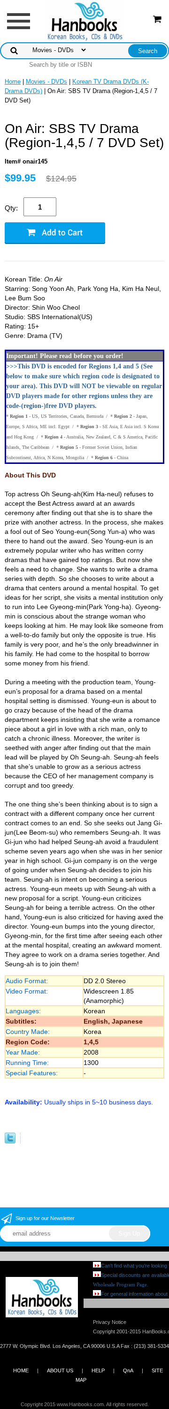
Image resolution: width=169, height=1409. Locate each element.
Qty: (11, 208)
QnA (128, 1370)
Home (13, 81)
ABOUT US (60, 1370)
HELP (98, 1370)
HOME (21, 1370)
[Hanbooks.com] (84, 20)
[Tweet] (10, 1141)
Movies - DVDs (46, 81)
